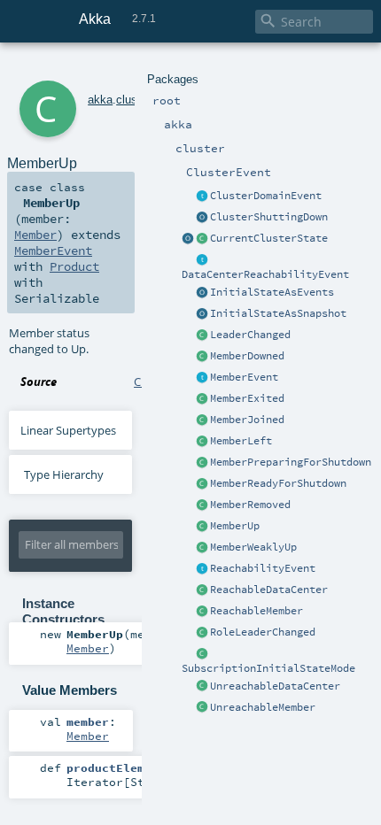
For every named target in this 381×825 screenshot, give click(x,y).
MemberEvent (244, 377)
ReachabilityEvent (262, 568)
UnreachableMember (262, 707)
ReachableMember (256, 611)
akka (100, 99)
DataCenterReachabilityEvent (265, 274)
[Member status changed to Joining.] (202, 420)
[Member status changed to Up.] (202, 527)
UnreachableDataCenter (275, 686)
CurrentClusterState (269, 238)
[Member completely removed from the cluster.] (202, 505)
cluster (133, 99)
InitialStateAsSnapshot (278, 313)
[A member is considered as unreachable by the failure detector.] (202, 708)
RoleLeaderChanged (262, 632)
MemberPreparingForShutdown (290, 462)
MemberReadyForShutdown (278, 483)
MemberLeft (241, 441)
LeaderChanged (250, 334)
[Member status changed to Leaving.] (202, 442)
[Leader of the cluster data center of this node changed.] (202, 335)
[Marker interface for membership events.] (202, 378)
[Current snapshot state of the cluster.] (202, 239)
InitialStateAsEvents (272, 292)
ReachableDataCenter (269, 589)
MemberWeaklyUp (253, 547)
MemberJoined (247, 419)
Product (74, 266)
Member (35, 235)
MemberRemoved (250, 504)
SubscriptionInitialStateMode (268, 668)
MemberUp (235, 526)
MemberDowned (247, 356)
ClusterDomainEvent (266, 195)
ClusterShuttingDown (269, 217)
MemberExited (247, 398)
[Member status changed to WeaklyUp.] (202, 548)
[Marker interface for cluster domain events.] (202, 196)
